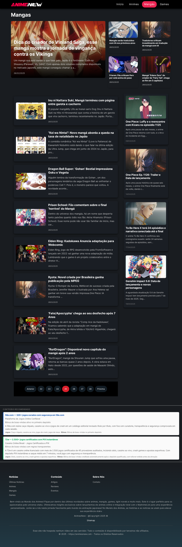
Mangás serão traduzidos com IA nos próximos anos (122, 41)
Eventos (54, 490)
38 (90, 389)
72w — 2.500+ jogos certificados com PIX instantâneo (31, 439)
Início (120, 4)
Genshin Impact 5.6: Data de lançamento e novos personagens (143, 284)
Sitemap (91, 520)
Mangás (149, 4)
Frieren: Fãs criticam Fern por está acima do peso (121, 76)
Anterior (30, 389)
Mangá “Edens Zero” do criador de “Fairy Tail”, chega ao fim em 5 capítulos (156, 78)
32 (41, 389)
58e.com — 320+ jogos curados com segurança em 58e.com (34, 415)
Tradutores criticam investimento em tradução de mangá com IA (155, 43)
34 (57, 389)
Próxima (101, 389)
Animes (134, 4)
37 (82, 389)
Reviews (55, 486)
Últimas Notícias (16, 482)
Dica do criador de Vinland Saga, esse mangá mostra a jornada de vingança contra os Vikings (55, 48)
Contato (96, 482)
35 (65, 389)
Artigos (54, 482)
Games (164, 4)
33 (49, 389)
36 (74, 389)
